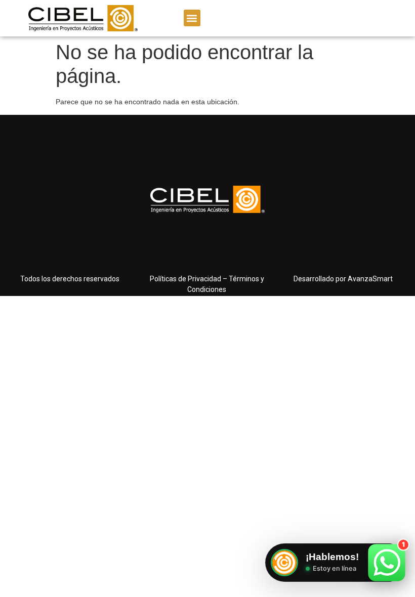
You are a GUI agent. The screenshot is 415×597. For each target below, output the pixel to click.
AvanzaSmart (370, 279)
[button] (192, 18)
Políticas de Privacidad (185, 279)
